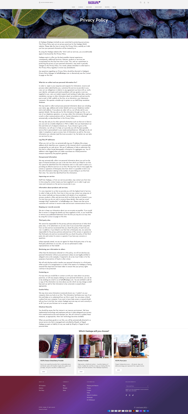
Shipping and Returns (92, 385)
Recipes (65, 388)
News (64, 390)
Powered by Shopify (43, 409)
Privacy (89, 388)
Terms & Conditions (92, 395)
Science (41, 388)
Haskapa (44, 407)
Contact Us (51, 217)
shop (43, 371)
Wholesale (90, 397)
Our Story (41, 390)
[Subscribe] (148, 386)
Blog (64, 385)
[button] (141, 2)
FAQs (88, 393)
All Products (42, 385)
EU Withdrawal (91, 400)
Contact (89, 390)
